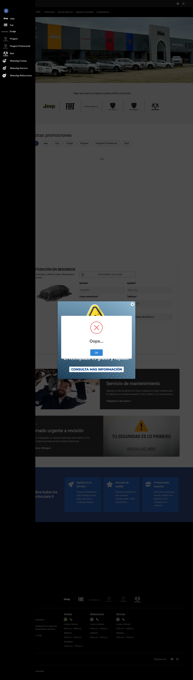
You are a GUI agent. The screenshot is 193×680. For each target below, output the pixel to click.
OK (96, 352)
